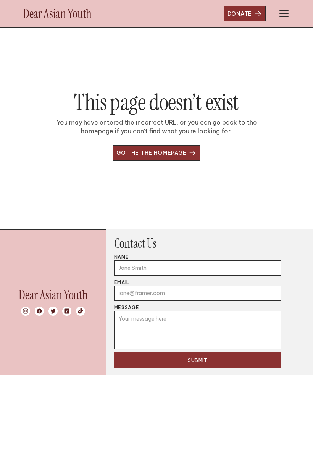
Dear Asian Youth (57, 14)
